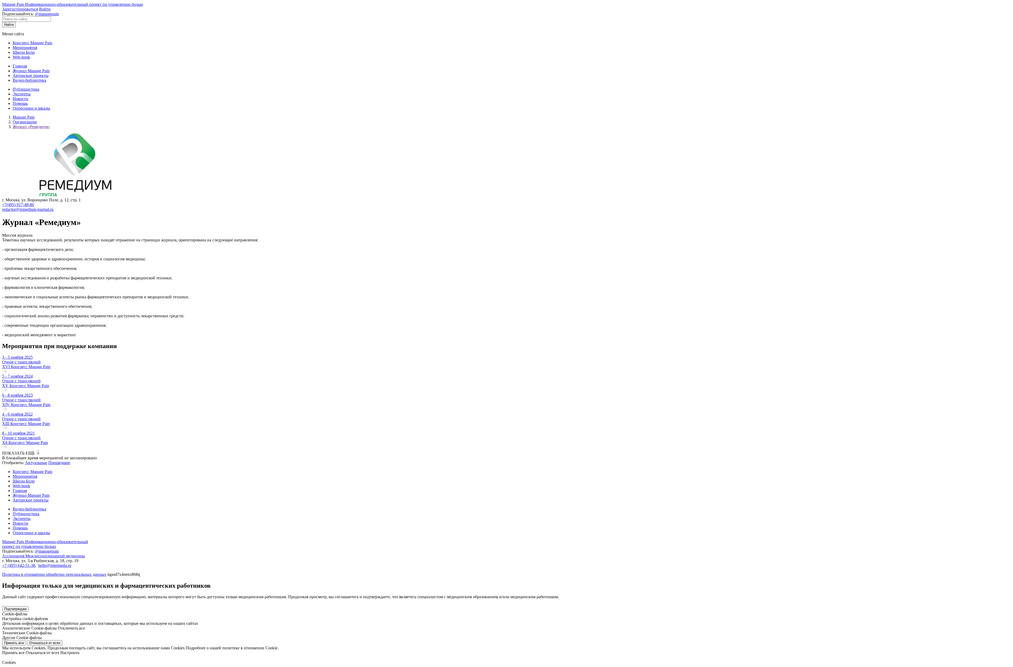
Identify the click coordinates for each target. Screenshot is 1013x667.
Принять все (14, 643)
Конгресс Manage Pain (32, 43)
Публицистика (26, 89)
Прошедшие (59, 462)
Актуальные (36, 462)
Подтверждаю (15, 609)
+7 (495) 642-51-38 (18, 565)
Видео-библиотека (29, 80)
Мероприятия (25, 47)
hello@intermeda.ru (54, 565)
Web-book (21, 57)
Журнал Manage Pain (31, 71)
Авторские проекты (31, 75)
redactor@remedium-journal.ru (28, 209)
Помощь (20, 103)
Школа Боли (24, 52)
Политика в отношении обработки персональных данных (54, 574)
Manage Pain (24, 117)
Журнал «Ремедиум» (31, 126)
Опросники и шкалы (31, 108)
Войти (45, 9)
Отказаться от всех (44, 643)
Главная (20, 66)
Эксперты (22, 94)
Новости (20, 98)
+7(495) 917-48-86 (18, 204)
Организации (25, 122)
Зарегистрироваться (20, 9)
